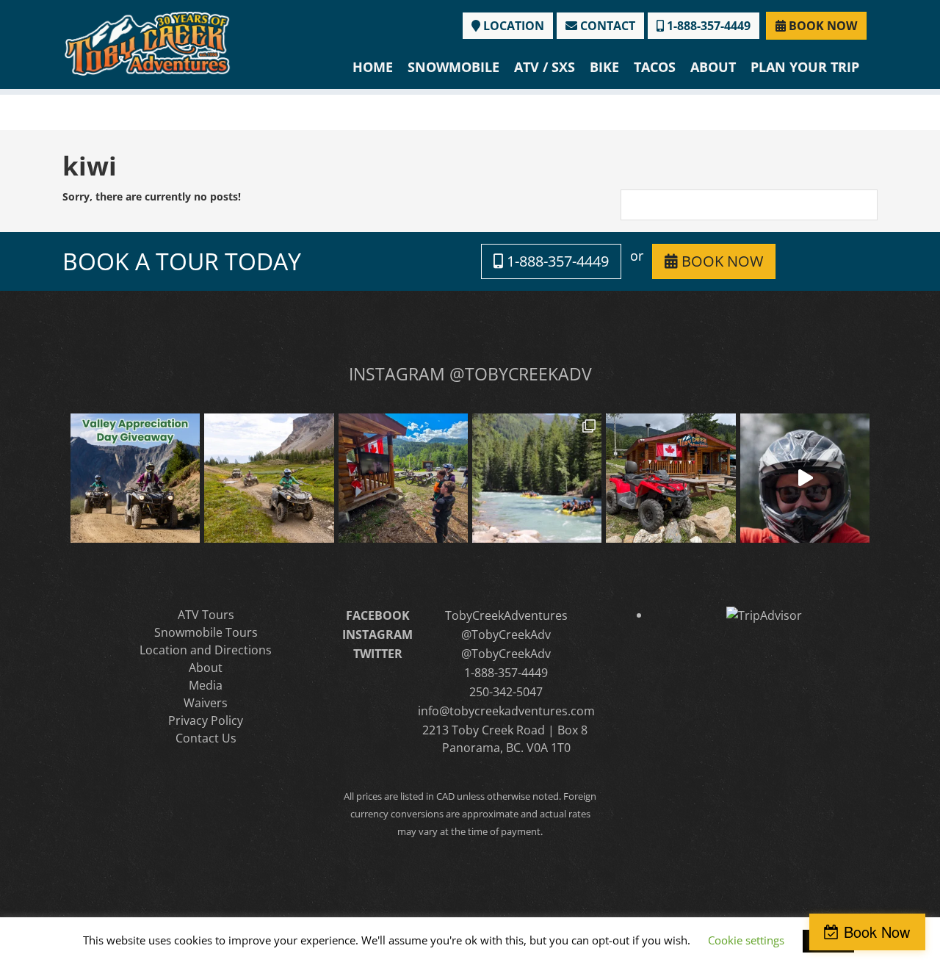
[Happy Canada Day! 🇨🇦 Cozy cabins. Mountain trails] (670, 478)
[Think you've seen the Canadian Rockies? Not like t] (805, 478)
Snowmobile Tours (206, 632)
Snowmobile (453, 67)
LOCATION (512, 26)
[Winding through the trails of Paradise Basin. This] (268, 478)
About (713, 67)
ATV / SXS (544, 67)
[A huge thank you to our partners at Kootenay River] (536, 478)
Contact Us (206, 738)
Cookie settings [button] (746, 940)
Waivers (206, 703)
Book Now (877, 931)
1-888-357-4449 (707, 26)
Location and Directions (206, 650)
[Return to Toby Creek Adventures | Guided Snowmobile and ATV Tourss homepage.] (147, 42)
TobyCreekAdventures (506, 615)
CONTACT (606, 26)
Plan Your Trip (805, 67)
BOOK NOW (821, 26)
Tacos (655, 67)
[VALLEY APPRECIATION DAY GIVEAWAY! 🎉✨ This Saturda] (135, 478)
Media (206, 685)
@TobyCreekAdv (506, 634)
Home (372, 67)
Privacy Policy (205, 720)
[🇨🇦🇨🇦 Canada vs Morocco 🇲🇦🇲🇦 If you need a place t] (403, 478)
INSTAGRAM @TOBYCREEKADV (470, 374)
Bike (604, 67)
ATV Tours (206, 615)
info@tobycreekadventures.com (506, 711)
